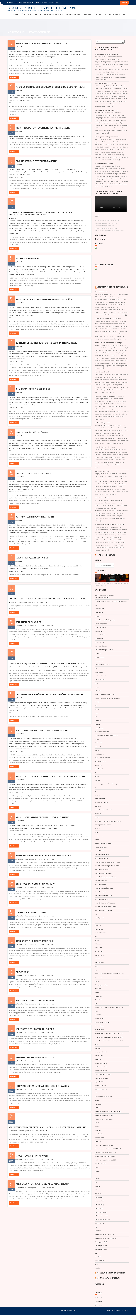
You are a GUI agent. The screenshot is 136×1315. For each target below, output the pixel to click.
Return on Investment (101, 1091)
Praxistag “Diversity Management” (35, 1002)
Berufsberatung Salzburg (109, 1279)
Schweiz (97, 1128)
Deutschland (13, 312)
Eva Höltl (97, 781)
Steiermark (98, 1143)
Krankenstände (26, 273)
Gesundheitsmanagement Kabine (105, 878)
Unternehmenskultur (101, 1217)
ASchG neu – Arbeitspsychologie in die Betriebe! (42, 731)
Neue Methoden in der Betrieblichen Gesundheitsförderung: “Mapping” (48, 1128)
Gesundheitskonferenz (102, 871)
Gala (96, 834)
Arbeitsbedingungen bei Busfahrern (106, 111)
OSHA (96, 1046)
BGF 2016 (56, 353)
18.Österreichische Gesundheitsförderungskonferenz (111, 603)
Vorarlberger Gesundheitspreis (104, 1236)
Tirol (96, 1191)
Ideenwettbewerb (100, 934)
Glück (96, 916)
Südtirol (97, 1180)
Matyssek (98, 990)
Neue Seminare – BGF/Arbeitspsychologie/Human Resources (49, 695)
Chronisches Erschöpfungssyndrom (106, 737)
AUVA (96, 685)
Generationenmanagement (43, 99)
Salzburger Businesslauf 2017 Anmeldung (108, 1113)
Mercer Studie (99, 1001)
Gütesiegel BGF (46, 230)
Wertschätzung (99, 1262)
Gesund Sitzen (99, 852)
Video (96, 1228)
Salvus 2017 (98, 1106)
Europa (97, 778)
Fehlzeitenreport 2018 (101, 804)
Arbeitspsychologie (51, 222)
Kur (96, 971)
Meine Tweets (99, 1298)
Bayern (97, 688)
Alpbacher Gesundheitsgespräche (106, 621)
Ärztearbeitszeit (99, 662)
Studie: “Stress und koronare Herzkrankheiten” (42, 818)
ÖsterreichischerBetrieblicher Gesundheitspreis (109, 232)
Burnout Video (99, 729)
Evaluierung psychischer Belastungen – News (107, 50)
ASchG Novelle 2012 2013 (49, 743)
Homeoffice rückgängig (102, 373)
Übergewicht (99, 1199)
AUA (96, 670)
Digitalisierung (99, 755)
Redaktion (20, 48)
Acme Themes (124, 1312)
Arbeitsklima (39, 222)
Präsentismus (99, 1057)
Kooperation (99, 953)
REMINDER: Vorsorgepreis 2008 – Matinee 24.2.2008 (44, 857)
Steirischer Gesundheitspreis (104, 1146)
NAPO (96, 1005)
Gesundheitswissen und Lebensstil (106, 908)
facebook (99, 1285)
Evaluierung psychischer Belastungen (110, 16)
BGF (46, 225)
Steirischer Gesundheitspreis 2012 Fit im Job (109, 1150)
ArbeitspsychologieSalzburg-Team (106, 230)
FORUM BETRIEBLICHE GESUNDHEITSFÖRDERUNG (42, 9)
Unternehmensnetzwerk (27, 276)
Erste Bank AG (99, 770)
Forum (21, 271)
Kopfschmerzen (100, 957)
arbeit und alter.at (100, 629)
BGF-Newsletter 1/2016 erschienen (35, 518)
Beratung (45, 53)
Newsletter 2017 (37, 273)
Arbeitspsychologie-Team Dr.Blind (112, 288)
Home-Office (99, 930)
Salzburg (74, 232)
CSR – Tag (98, 748)
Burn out (60, 668)
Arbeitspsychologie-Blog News (104, 227)
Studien (84, 99)
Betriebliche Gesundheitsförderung (61, 53)
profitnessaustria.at (60, 358)
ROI (96, 1094)
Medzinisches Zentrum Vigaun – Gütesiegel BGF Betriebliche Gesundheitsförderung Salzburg (42, 215)
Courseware (98, 744)
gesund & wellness (101, 849)
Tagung (84, 173)
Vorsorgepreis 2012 (101, 1243)
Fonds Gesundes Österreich (103, 811)
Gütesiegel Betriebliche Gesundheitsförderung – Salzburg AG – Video (48, 600)
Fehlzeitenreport (100, 800)
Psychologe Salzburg (101, 1079)
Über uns (25, 16)
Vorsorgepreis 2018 (101, 1251)
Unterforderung (99, 1206)
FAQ (96, 789)
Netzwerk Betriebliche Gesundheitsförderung (24, 232)
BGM (50, 225)
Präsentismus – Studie (102, 499)
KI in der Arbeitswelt (101, 293)
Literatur (97, 983)
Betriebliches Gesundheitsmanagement (49, 138)
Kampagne (98, 949)
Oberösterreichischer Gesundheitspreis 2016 (37, 358)
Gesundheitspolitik (60, 99)
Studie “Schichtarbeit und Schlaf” (35, 885)
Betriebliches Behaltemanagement (35, 1058)
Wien (96, 1266)
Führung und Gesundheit (33, 173)
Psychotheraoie (100, 1083)
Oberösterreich (99, 1031)
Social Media (99, 1135)
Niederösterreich (100, 1027)
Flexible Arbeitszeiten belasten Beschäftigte (108, 344)
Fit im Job (98, 808)
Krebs (96, 968)
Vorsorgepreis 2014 (101, 1247)
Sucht (96, 1176)
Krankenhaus (99, 960)
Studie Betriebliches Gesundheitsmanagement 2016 (44, 300)
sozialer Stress (99, 1139)
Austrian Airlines (100, 681)
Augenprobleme (100, 673)
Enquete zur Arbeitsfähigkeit (32, 1157)
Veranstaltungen (25, 102)
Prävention (52, 232)
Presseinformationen (74, 99)
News (96, 1012)
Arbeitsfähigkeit (15, 53)
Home (15, 16)
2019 (96, 606)
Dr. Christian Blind (34, 56)
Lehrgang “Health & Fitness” (31, 914)
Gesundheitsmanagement (18, 230)
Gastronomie (99, 837)
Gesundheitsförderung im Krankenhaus (72, 227)
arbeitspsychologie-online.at (31, 53)
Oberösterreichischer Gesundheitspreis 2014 (109, 1038)
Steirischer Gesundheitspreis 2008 (35, 942)
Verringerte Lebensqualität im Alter (105, 85)
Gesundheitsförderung (16, 140)
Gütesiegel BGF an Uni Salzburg (33, 474)
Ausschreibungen (100, 677)
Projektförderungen (15, 491)
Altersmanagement (17, 97)
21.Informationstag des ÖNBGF (33, 390)
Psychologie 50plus (106, 556)
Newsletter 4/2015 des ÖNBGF (32, 559)
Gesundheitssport (34, 230)
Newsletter (71, 447)
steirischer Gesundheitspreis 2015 (105, 1158)
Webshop (98, 1258)
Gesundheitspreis (15, 273)
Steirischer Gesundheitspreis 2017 (34, 58)
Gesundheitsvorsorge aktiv (103, 897)
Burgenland (98, 722)
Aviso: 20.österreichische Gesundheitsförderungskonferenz (50, 88)
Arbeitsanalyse (26, 740)
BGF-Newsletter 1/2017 (28, 259)
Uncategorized (51, 58)
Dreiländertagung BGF (28, 623)
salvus (97, 1102)
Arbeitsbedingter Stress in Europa (35, 1030)
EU (95, 774)
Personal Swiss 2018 (101, 1053)
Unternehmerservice (52, 16)
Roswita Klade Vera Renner (103, 1098)
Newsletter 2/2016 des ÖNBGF (32, 433)
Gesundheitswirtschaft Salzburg (105, 904)
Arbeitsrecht (98, 655)
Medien (11, 58)
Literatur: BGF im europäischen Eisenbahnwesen (42, 1087)
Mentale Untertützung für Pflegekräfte (106, 56)
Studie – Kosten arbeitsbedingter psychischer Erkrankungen (50, 777)
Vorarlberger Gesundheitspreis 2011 (106, 1240)
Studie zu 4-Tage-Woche (102, 424)
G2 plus (97, 830)
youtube (97, 1269)
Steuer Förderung (100, 1165)
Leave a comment (16, 61)
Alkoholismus (99, 614)
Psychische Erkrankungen (66, 173)
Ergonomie (98, 767)
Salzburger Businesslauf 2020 (104, 1117)
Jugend (27, 140)
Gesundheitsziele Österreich (103, 912)
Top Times (98, 1195)
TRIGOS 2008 (22, 973)
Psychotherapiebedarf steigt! (104, 165)
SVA (96, 1184)
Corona (97, 741)
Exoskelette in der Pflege (102, 473)
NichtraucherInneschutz (102, 1024)
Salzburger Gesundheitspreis (104, 1120)
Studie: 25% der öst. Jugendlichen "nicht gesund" (43, 129)
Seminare (78, 748)
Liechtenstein (99, 979)
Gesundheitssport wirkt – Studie (105, 448)
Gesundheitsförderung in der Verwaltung (107, 867)
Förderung (98, 815)
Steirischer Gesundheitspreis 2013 (105, 1154)
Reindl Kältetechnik (101, 1087)
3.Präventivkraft (15, 704)
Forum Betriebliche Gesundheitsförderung (54, 56)
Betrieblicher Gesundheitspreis (78, 16)
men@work (98, 998)
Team (36, 16)
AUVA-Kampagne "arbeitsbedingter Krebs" (26, 5)
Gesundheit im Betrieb (78, 56)
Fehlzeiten (33, 312)
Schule (97, 1124)
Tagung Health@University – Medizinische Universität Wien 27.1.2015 (47, 664)
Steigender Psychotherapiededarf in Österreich (109, 398)
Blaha (96, 718)
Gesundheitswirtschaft (102, 901)
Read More (14, 79)
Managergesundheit (101, 986)
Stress (66, 314)
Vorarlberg (98, 1232)
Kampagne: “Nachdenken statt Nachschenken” (42, 1185)
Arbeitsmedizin (57, 740)
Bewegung (64, 97)
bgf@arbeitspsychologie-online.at (21, 2)
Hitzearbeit (98, 927)
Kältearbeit (98, 945)
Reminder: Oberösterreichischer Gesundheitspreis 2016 (46, 344)
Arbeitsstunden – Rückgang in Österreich (108, 320)
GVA (96, 923)
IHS (96, 938)
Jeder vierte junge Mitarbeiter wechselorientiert (109, 526)
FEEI (96, 793)
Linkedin (124, 2)
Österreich (18, 58)
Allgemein (98, 618)
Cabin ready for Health (102, 733)
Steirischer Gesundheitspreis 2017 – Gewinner (41, 44)
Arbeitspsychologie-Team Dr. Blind (106, 224)
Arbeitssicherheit (41, 483)
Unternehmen (13, 235)
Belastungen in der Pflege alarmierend (107, 138)
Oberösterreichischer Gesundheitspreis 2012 (109, 1035)
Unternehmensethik (101, 1214)
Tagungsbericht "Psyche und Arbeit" (36, 162)
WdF (96, 1255)
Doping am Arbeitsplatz (102, 759)
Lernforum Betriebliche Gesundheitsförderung (68, 230)
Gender (97, 841)
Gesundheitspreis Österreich (70, 709)
